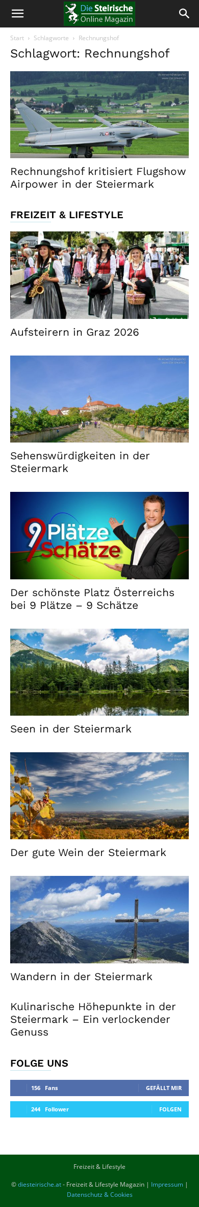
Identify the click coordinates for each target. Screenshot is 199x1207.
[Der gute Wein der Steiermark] (99, 795)
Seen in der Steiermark (71, 728)
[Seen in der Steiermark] (99, 672)
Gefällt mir (164, 1088)
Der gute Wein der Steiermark (88, 852)
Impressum (167, 1184)
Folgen (170, 1109)
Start (17, 38)
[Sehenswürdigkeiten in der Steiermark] (99, 399)
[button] (17, 13)
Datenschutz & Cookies (100, 1194)
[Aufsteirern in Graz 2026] (99, 274)
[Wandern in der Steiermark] (99, 919)
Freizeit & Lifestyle (99, 1166)
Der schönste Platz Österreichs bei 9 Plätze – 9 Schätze (92, 598)
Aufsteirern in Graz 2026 (74, 332)
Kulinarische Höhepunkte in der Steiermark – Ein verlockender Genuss (93, 1019)
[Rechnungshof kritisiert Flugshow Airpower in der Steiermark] (99, 114)
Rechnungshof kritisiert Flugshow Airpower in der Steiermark (98, 177)
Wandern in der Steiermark (81, 976)
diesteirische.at (39, 1184)
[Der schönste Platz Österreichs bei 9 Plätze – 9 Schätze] (99, 535)
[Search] (184, 13)
